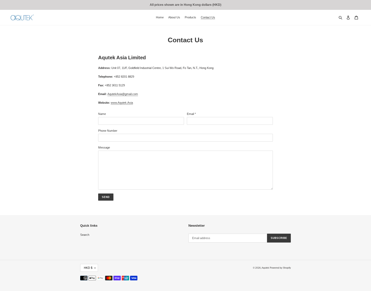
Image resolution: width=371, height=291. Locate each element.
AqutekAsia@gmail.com (122, 94)
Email (191, 113)
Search (84, 234)
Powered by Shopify (280, 267)
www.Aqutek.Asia (122, 102)
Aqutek (265, 267)
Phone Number (107, 130)
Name (102, 113)
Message (104, 147)
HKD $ (88, 267)
